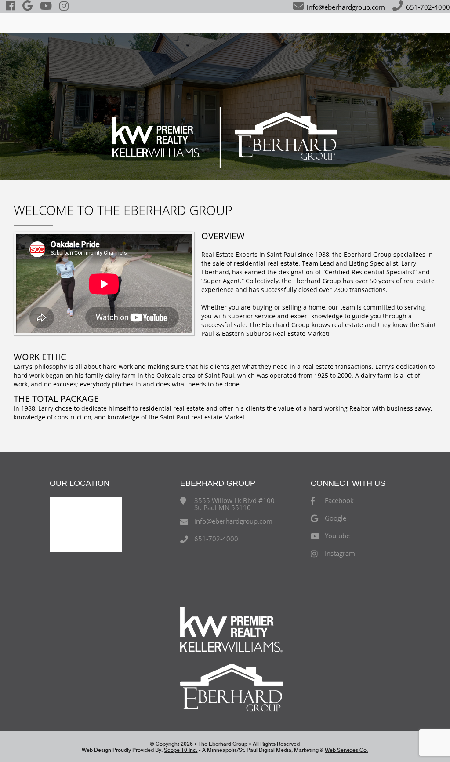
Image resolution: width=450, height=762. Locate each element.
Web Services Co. (346, 750)
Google (335, 518)
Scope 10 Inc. (180, 750)
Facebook (339, 501)
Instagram (340, 554)
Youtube (337, 536)
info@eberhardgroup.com (346, 7)
